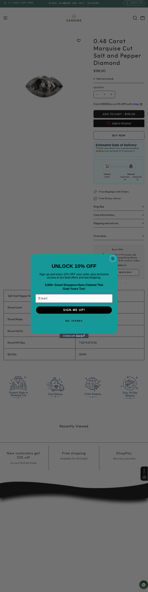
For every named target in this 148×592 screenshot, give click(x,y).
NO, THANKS (74, 321)
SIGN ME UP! (74, 309)
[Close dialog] (113, 258)
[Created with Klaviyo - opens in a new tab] (74, 336)
